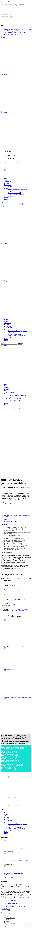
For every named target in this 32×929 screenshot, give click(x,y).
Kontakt (6, 833)
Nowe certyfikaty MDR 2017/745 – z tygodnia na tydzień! (16, 848)
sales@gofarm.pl (26, 897)
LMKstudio (13, 900)
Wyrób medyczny (17, 590)
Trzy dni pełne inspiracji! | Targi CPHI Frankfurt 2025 (16, 860)
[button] (5, 910)
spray (6, 516)
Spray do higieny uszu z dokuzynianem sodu (13, 646)
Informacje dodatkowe (10, 521)
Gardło (13, 604)
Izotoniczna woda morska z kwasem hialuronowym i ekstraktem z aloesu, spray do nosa (15, 727)
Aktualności (7, 816)
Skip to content (5, 908)
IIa (12, 595)
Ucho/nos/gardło (22, 515)
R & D (6, 822)
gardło (2, 516)
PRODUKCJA (12, 820)
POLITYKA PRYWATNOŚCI (9, 903)
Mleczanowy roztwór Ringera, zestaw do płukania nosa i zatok (17, 697)
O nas (6, 814)
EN (2, 202)
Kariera (6, 832)
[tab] (17, 520)
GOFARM (4, 408)
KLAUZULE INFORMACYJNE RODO (13, 906)
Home (6, 812)
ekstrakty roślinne (16, 609)
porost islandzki (19, 610)
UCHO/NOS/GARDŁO (19, 599)
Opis (5, 519)
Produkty (6, 817)
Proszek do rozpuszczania (9, 669)
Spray (13, 585)
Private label (7, 819)
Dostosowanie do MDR (14, 827)
